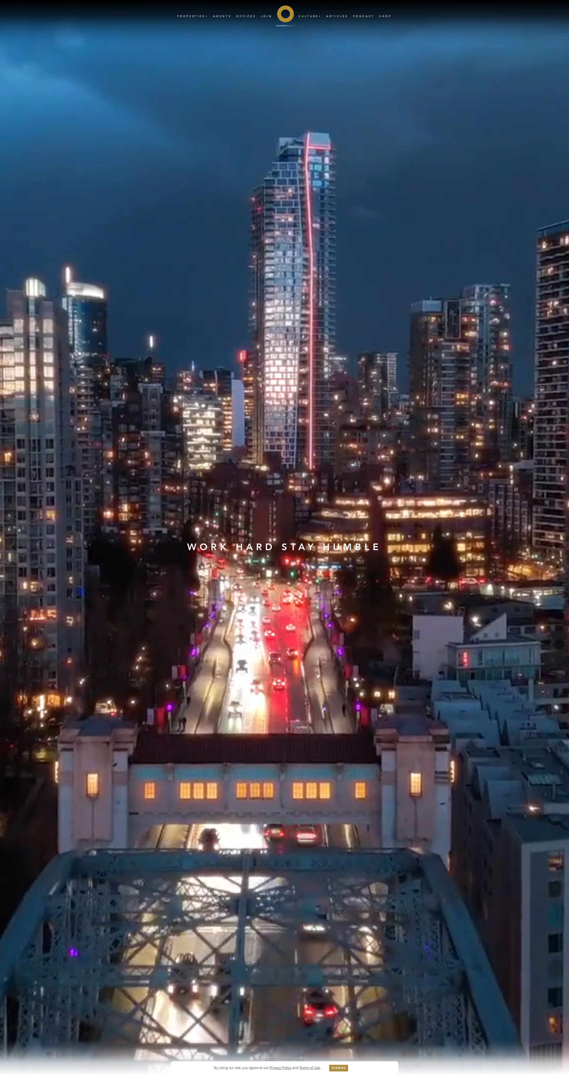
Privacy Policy (280, 1067)
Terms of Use (309, 1067)
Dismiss (339, 1068)
